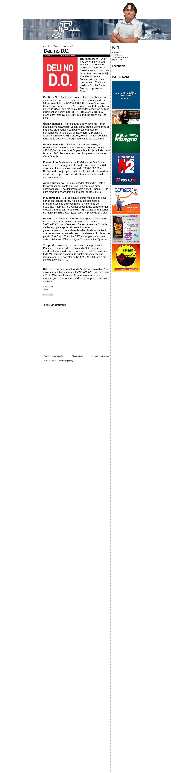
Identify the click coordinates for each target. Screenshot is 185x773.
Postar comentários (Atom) (62, 360)
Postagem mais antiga (100, 355)
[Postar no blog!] (47, 295)
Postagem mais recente (53, 355)
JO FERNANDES (70, 56)
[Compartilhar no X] (49, 295)
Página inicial (77, 355)
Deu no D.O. (56, 51)
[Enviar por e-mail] (44, 295)
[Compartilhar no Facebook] (51, 295)
